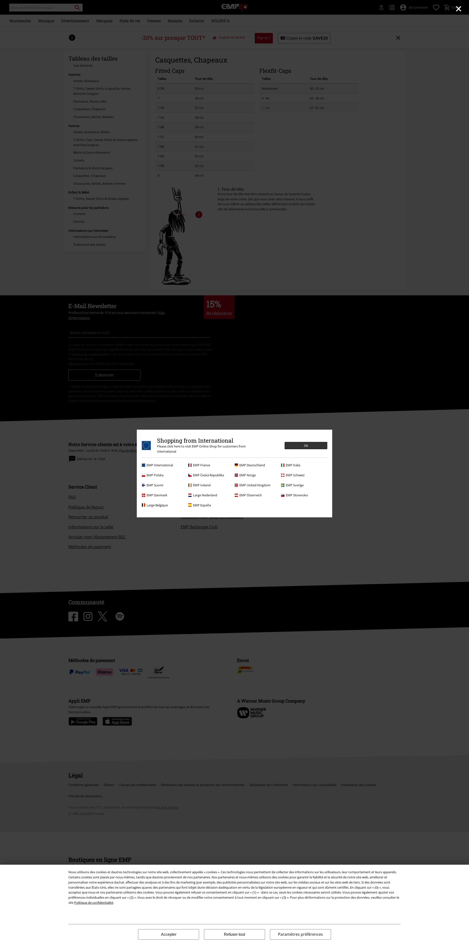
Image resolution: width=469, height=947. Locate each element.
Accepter (168, 934)
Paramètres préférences (300, 934)
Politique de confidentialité (93, 902)
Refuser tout (234, 934)
